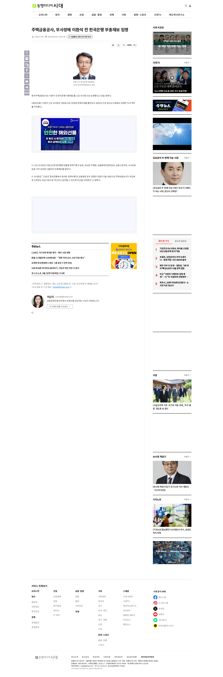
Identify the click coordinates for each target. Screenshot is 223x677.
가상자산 (79, 605)
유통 (55, 601)
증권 (77, 601)
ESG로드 (127, 610)
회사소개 (74, 657)
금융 (77, 596)
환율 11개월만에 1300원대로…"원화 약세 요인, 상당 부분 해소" (58, 257)
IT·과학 (56, 615)
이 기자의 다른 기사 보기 (59, 306)
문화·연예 (102, 640)
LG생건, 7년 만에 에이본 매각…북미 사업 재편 (50, 252)
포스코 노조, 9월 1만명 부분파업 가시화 (48, 273)
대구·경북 (102, 619)
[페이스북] (26, 70)
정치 (57, 14)
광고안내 (85, 657)
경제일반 (35, 622)
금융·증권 (97, 14)
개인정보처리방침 (147, 657)
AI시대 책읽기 (159, 456)
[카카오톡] (26, 58)
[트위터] (26, 75)
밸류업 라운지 (129, 615)
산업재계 (57, 596)
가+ (134, 45)
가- (124, 45)
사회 (124, 14)
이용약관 (106, 657)
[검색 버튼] (186, 5)
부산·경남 (102, 610)
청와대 (34, 602)
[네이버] (26, 81)
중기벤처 (57, 605)
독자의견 (96, 657)
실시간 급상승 (180, 240)
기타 (100, 629)
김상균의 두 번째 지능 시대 (165, 157)
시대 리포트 (158, 27)
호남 (100, 615)
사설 (155, 375)
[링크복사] (26, 92)
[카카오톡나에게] (26, 64)
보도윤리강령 (132, 657)
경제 (69, 14)
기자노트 (157, 499)
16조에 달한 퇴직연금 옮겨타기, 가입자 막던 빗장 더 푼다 (55, 268)
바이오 (56, 610)
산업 (81, 14)
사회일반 (102, 596)
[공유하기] (118, 45)
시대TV (157, 14)
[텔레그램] (26, 87)
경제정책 (35, 627)
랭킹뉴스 (127, 624)
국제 (112, 14)
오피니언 (43, 14)
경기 (100, 605)
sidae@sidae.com (61, 287)
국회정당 (35, 606)
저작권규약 (118, 657)
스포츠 (101, 644)
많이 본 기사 (164, 240)
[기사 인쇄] (113, 45)
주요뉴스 (127, 619)
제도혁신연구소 (176, 14)
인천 (100, 624)
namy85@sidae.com (64, 297)
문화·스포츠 (140, 14)
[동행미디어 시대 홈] (48, 6)
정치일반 (35, 611)
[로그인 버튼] (190, 5)
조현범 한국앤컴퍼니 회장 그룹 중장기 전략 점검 (51, 262)
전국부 (101, 601)
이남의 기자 (39, 36)
